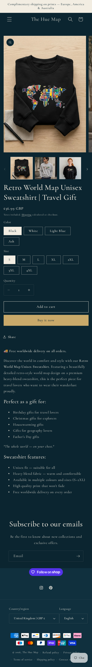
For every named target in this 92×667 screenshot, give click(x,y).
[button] (9, 19)
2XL (71, 259)
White (33, 231)
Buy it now (46, 320)
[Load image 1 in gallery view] (22, 168)
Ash (11, 241)
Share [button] (12, 337)
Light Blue (58, 231)
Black (13, 231)
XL (53, 259)
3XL (11, 270)
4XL (29, 270)
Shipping (26, 214)
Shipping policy (46, 659)
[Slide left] (4, 169)
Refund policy (51, 652)
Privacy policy (71, 652)
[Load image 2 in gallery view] (46, 168)
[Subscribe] (78, 556)
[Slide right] (87, 169)
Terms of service (22, 659)
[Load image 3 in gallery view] (70, 168)
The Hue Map (30, 652)
